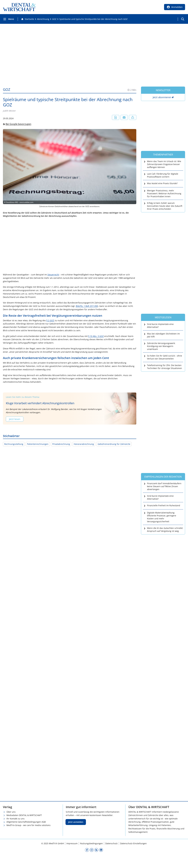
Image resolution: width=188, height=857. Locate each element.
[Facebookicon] (87, 850)
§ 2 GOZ (50, 320)
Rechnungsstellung (13, 444)
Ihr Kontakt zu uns (15, 818)
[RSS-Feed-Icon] (96, 850)
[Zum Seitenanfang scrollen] (182, 851)
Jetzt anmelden (75, 822)
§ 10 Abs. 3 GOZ (96, 336)
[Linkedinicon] (101, 850)
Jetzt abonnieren (162, 97)
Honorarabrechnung (84, 444)
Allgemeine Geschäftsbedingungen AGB (26, 821)
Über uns (11, 811)
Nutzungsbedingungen (91, 843)
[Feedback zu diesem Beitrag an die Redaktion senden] (132, 117)
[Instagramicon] (91, 850)
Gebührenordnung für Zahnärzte (114, 444)
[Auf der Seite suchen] (182, 19)
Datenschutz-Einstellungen (133, 843)
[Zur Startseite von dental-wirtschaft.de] (19, 7)
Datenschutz (111, 843)
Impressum (72, 843)
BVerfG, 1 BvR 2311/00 (87, 306)
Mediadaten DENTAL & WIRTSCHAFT (24, 815)
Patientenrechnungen (37, 444)
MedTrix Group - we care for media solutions (28, 825)
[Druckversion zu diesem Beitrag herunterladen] (115, 117)
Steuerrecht (53, 274)
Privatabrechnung (61, 444)
